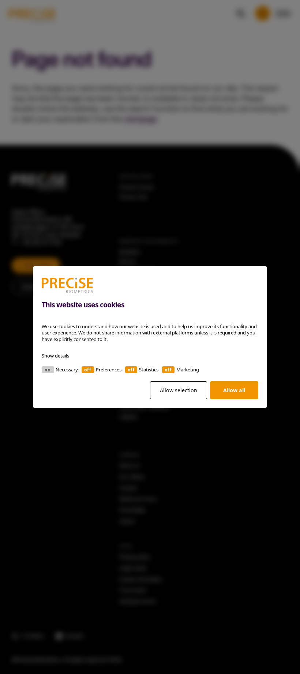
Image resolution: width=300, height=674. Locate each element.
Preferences (108, 369)
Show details (55, 355)
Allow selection (178, 390)
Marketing (187, 369)
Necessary (67, 369)
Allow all (234, 390)
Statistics (148, 369)
